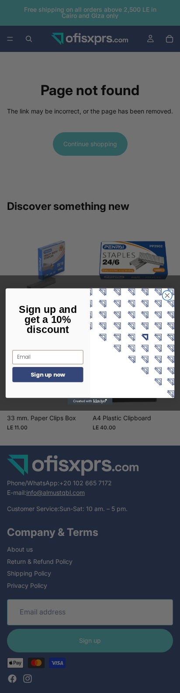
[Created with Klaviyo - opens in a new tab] (90, 401)
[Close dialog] (167, 296)
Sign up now (48, 374)
